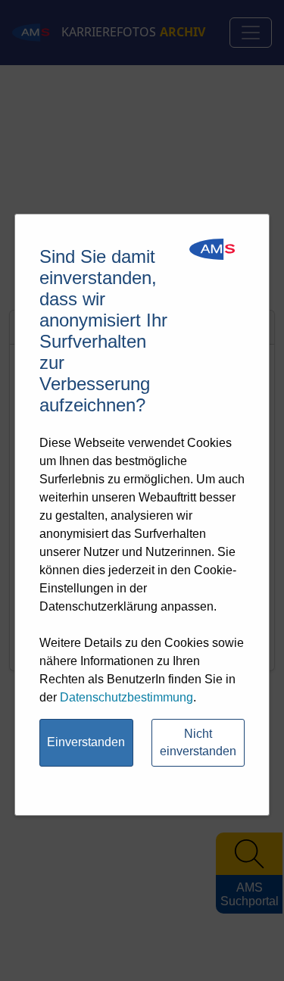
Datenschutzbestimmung (126, 697)
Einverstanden (86, 742)
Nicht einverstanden (198, 742)
